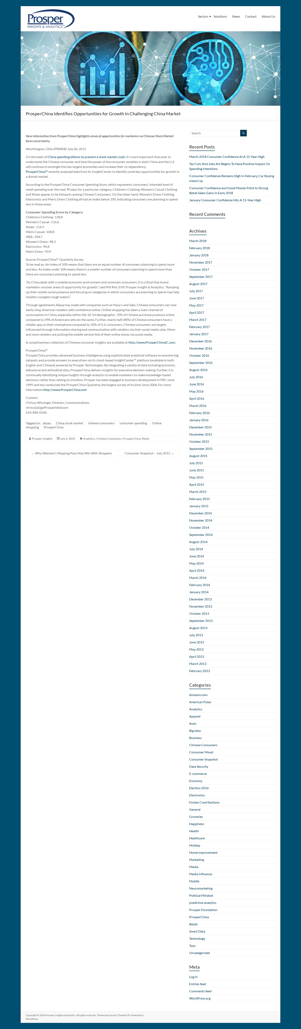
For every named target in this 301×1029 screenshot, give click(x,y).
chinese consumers (101, 423)
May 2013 (196, 649)
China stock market (69, 423)
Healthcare (197, 838)
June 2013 (196, 642)
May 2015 (196, 477)
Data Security (198, 766)
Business (195, 738)
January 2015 (198, 506)
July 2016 (196, 377)
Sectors (203, 16)
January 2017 (198, 334)
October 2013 (199, 613)
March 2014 (197, 578)
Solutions (220, 16)
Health (194, 831)
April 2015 (196, 484)
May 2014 (196, 563)
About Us (268, 16)
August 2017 (198, 284)
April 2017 (196, 312)
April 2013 (196, 656)
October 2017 (199, 269)
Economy (195, 781)
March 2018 (197, 241)
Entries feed (197, 984)
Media (193, 867)
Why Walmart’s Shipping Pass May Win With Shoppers (71, 453)
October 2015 (199, 441)
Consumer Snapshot (203, 759)
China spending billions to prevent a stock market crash (86, 157)
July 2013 (196, 635)
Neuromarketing (201, 888)
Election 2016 (199, 788)
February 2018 (199, 248)
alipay (47, 423)
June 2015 (196, 470)
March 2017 (197, 319)
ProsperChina (53, 427)
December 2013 (200, 599)
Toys (192, 945)
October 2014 (199, 527)
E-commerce (198, 773)
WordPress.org (199, 998)
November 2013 (200, 606)
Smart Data (197, 931)
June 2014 (196, 556)
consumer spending (133, 423)
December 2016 (200, 341)
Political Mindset (201, 895)
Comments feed (200, 991)
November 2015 (200, 434)
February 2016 (199, 413)
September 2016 (201, 363)
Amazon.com (198, 695)
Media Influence (200, 874)
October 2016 (199, 355)
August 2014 (198, 542)
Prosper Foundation (203, 910)
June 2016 (196, 384)
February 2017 (199, 327)
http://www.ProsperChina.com (65, 390)
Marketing (196, 859)
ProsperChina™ (37, 171)
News (236, 16)
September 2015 (201, 449)
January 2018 (198, 255)
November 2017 (200, 262)
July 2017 (196, 291)
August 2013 (198, 628)
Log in (193, 977)
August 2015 (198, 456)
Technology (197, 938)
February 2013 (199, 671)
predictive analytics (202, 902)
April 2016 (196, 398)
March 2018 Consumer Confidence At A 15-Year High (227, 156)
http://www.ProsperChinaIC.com (151, 342)
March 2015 (197, 492)
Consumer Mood (201, 752)
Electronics (197, 795)
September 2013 (201, 621)
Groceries (196, 816)
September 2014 (201, 535)
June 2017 (196, 298)
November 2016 (200, 348)
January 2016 (198, 420)
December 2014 (200, 513)
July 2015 (196, 463)
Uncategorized (199, 953)
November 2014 (200, 520)
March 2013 (197, 664)
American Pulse (200, 702)
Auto (192, 723)
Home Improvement (203, 852)
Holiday (194, 845)
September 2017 (201, 276)
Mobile (194, 881)
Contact (251, 16)
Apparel (194, 716)
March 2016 (197, 406)
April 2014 (196, 570)
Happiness (196, 824)
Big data (195, 730)
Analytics (89, 438)
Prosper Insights (42, 438)
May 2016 (196, 391)
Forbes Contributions (204, 802)
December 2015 (200, 427)
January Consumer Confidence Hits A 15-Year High (225, 200)
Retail (145, 438)
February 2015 (199, 499)
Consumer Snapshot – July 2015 (149, 453)
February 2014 (199, 585)
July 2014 (196, 549)
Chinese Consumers (109, 438)
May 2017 (196, 305)
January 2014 (198, 592)
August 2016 (198, 370)
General (194, 809)
